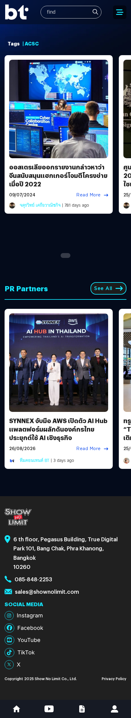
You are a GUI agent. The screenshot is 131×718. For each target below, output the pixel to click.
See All (103, 288)
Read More (88, 194)
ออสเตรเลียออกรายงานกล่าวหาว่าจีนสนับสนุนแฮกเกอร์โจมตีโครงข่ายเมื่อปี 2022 (58, 175)
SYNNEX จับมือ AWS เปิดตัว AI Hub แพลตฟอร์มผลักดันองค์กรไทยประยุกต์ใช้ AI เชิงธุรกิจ (58, 429)
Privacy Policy (114, 678)
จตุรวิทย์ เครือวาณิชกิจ (40, 205)
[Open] (119, 12)
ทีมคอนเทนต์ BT (34, 460)
